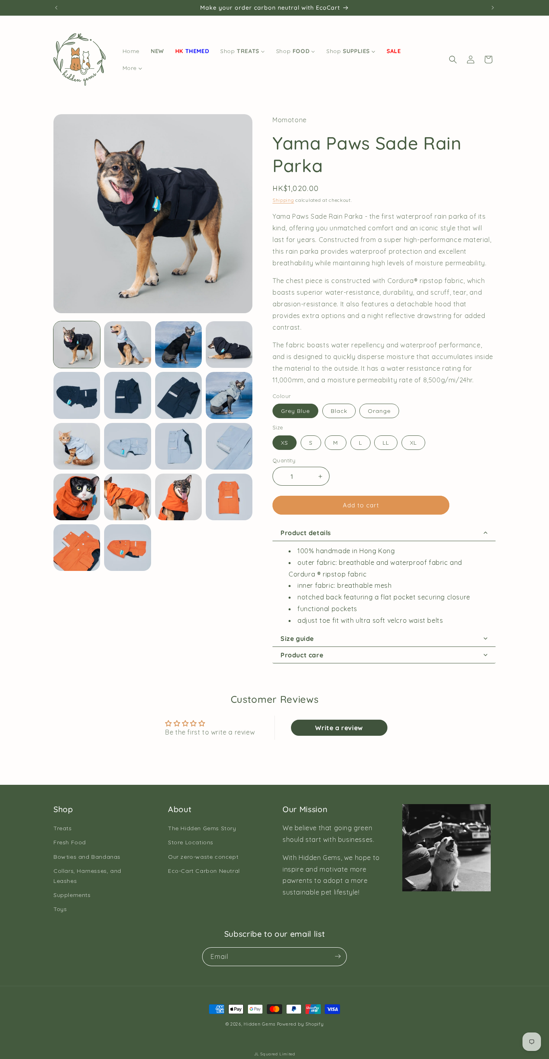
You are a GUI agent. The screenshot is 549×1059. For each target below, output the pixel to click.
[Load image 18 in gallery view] (127, 547)
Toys (60, 909)
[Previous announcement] (56, 7)
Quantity (283, 460)
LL (386, 442)
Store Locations (190, 842)
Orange (379, 411)
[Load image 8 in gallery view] (229, 395)
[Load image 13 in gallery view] (76, 497)
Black (339, 411)
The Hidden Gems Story (202, 828)
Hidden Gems (259, 1024)
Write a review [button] (339, 728)
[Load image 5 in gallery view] (76, 395)
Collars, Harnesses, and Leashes (87, 876)
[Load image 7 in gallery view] (178, 395)
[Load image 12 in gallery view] (229, 446)
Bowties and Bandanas (87, 856)
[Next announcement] (493, 7)
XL (413, 442)
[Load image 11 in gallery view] (178, 446)
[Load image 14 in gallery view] (127, 497)
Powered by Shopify (300, 1024)
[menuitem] (131, 51)
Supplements (72, 895)
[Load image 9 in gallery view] (76, 446)
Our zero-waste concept (203, 856)
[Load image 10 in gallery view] (127, 446)
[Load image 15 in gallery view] (178, 497)
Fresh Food (69, 842)
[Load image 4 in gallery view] (229, 344)
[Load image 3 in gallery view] (178, 344)
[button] (453, 59)
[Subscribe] (337, 956)
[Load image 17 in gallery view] (76, 547)
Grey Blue (295, 411)
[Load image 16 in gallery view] (229, 497)
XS (284, 442)
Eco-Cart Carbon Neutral (204, 870)
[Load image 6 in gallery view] (127, 395)
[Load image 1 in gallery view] (76, 344)
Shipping (283, 200)
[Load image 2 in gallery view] (127, 344)
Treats (62, 828)
